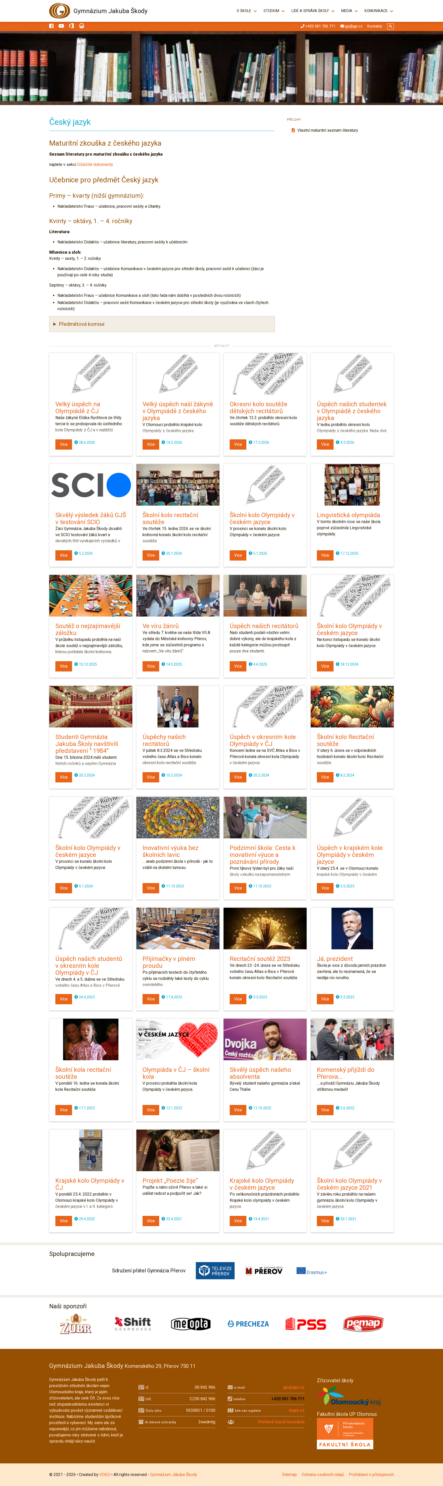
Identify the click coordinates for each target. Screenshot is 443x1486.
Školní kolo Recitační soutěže (345, 740)
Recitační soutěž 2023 (260, 958)
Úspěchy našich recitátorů (164, 740)
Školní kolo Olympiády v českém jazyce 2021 (349, 1184)
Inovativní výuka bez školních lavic (170, 851)
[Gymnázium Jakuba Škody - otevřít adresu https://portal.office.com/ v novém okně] (71, 26)
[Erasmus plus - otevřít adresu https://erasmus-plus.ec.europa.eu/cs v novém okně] (312, 1270)
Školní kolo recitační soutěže (170, 519)
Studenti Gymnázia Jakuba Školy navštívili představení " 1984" (86, 743)
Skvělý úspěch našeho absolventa (260, 1073)
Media (346, 11)
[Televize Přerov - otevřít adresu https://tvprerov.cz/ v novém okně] (215, 1270)
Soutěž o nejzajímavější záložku (87, 629)
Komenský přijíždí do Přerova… (345, 1073)
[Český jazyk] (221, 68)
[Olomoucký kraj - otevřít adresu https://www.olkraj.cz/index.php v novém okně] (349, 1407)
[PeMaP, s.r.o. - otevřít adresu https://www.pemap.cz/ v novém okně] (250, 1324)
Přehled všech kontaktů (281, 1421)
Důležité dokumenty (95, 164)
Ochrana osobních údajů (323, 1474)
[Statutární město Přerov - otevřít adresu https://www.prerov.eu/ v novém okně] (263, 1270)
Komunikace (376, 11)
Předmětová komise (82, 324)
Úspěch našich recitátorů (264, 626)
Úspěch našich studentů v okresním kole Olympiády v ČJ (88, 965)
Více (64, 444)
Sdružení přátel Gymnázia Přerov (149, 1270)
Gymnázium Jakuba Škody (110, 11)
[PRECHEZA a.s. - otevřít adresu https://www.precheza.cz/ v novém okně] (135, 1324)
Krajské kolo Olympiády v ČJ (89, 1184)
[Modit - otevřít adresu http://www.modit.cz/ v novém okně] (365, 1324)
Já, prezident (335, 958)
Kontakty (374, 26)
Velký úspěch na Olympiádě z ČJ (77, 408)
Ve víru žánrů (161, 626)
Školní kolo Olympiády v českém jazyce (262, 519)
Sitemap (289, 1474)
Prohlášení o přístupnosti (371, 1474)
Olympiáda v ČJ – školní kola (176, 1073)
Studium (271, 11)
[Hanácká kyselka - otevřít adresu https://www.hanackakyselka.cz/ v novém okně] (307, 1324)
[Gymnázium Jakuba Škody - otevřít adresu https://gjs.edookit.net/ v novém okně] (81, 26)
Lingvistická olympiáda (348, 515)
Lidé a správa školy (310, 11)
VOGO (104, 1474)
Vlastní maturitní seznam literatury (327, 130)
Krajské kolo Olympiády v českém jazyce (262, 1184)
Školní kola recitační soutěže (83, 1073)
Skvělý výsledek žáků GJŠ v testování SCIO (90, 519)
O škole (244, 11)
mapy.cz (297, 1410)
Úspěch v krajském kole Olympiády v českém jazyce (350, 854)
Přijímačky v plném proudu (169, 962)
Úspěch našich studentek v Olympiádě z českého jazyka (352, 411)
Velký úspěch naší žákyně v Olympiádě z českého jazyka (178, 411)
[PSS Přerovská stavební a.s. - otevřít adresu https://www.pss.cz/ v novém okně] (193, 1324)
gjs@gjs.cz (294, 1387)
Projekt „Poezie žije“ (170, 1180)
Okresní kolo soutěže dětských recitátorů (258, 408)
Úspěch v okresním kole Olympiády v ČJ (263, 740)
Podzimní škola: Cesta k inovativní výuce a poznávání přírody (263, 854)
